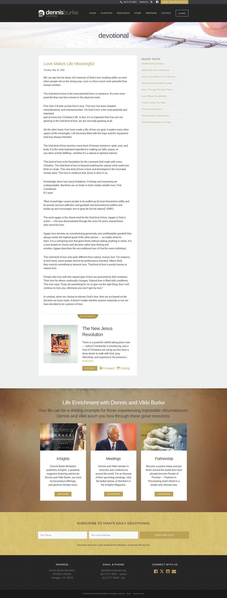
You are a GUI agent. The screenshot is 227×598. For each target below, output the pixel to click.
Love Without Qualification (154, 96)
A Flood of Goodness (152, 109)
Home (92, 13)
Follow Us (144, 2)
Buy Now (89, 368)
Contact (166, 13)
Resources (123, 13)
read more (87, 361)
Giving (182, 13)
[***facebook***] (158, 2)
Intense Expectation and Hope (156, 122)
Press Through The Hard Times (157, 89)
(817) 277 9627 (130, 2)
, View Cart (174, 2)
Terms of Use (138, 594)
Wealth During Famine (153, 63)
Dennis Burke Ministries (58, 13)
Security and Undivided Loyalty (157, 83)
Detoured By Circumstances (155, 115)
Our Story (106, 13)
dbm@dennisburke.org (113, 570)
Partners (151, 13)
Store (137, 13)
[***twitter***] (152, 2)
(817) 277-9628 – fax (113, 577)
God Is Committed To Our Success (158, 76)
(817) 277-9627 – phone (113, 574)
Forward (108, 368)
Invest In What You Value (154, 102)
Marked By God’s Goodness (155, 70)
